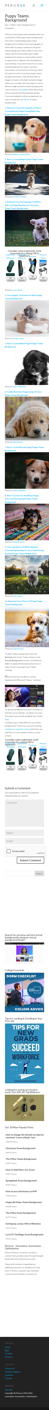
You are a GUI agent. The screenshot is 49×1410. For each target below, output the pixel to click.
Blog (7, 1350)
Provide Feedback (12, 1372)
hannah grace (18, 542)
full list (26, 99)
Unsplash (24, 89)
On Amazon (10, 279)
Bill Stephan (18, 442)
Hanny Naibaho (19, 490)
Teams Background (24, 25)
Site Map (8, 1390)
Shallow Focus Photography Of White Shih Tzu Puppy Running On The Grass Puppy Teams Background (23, 205)
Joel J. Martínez (19, 386)
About (7, 1347)
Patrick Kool (18, 649)
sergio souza (18, 338)
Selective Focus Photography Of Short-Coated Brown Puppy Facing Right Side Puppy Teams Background (23, 111)
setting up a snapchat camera (17, 729)
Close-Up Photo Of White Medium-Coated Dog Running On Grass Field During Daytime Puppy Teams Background (24, 550)
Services (8, 1357)
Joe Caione (17, 290)
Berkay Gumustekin (21, 154)
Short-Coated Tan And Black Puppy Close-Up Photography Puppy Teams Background (22, 498)
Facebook (9, 1375)
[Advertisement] (24, 905)
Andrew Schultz (20, 197)
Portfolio (8, 1353)
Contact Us (10, 1368)
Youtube (8, 1378)
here (7, 719)
